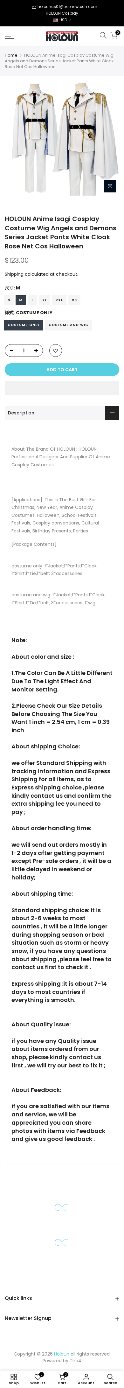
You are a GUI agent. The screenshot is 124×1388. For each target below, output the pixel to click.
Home (11, 55)
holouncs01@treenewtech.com (67, 6)
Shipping (14, 274)
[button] (62, 388)
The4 (75, 1360)
